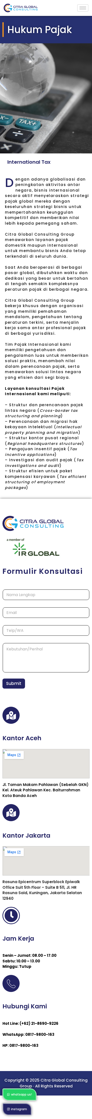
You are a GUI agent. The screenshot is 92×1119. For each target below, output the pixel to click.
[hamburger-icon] (82, 8)
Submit (13, 683)
